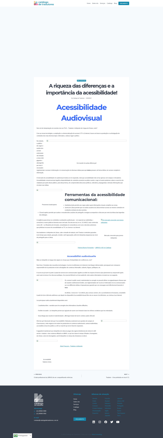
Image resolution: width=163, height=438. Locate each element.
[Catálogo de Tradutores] (44, 3)
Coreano (95, 406)
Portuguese (23, 436)
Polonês (119, 403)
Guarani (107, 401)
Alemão (94, 398)
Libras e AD (120, 401)
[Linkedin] (93, 422)
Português (120, 406)
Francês (107, 398)
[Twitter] (112, 422)
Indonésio (108, 408)
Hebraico (107, 403)
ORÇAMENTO (124, 3)
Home (88, 3)
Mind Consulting (97, 434)
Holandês (108, 406)
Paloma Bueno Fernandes (86, 247)
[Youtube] (118, 422)
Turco (119, 415)
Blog (115, 3)
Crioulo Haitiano (97, 408)
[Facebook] (105, 422)
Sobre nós (95, 3)
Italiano (107, 413)
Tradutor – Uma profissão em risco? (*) (117, 376)
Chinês (94, 403)
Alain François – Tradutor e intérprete (71, 346)
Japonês (107, 415)
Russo (119, 408)
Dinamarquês (96, 410)
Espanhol (95, 413)
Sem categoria (81, 80)
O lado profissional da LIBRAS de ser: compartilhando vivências (53, 376)
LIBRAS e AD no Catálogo (103, 247)
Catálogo (109, 3)
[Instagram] (99, 422)
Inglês (106, 410)
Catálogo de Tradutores (78, 98)
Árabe (94, 401)
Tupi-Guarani (121, 413)
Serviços (102, 3)
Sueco (119, 410)
